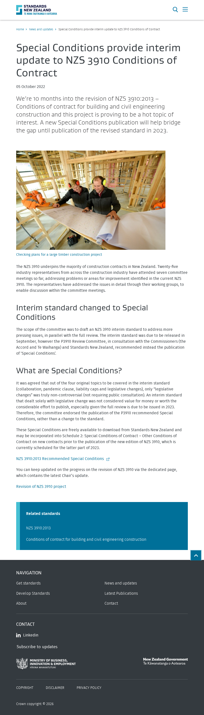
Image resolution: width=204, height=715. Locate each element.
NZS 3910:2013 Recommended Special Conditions (60, 459)
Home (20, 29)
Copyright (24, 688)
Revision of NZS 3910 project (41, 487)
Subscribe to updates (37, 647)
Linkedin (30, 635)
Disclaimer (55, 688)
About (21, 603)
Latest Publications (121, 593)
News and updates (41, 29)
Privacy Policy (89, 688)
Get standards (28, 583)
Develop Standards (33, 593)
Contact (111, 603)
